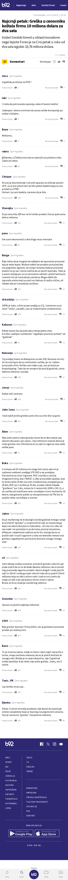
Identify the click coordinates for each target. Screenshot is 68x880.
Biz (7, 766)
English (30, 766)
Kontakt (30, 815)
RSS (28, 811)
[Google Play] (21, 834)
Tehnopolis (11, 799)
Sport (8, 762)
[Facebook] (41, 744)
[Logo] (6, 5)
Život (8, 771)
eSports (9, 794)
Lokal (8, 808)
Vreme (29, 771)
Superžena (11, 789)
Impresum (31, 792)
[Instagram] (54, 744)
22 (4, 61)
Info (7, 757)
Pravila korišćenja (36, 797)
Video (29, 757)
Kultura (9, 785)
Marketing (31, 788)
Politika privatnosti (37, 802)
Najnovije (21, 5)
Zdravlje (10, 776)
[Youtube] (61, 744)
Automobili (11, 803)
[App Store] (47, 834)
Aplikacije (31, 806)
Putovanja (11, 780)
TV (27, 762)
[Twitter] (48, 744)
